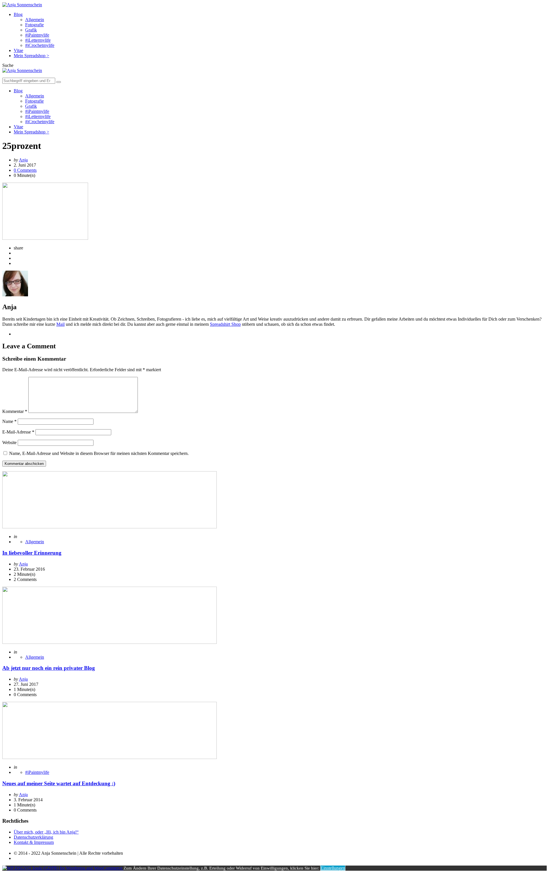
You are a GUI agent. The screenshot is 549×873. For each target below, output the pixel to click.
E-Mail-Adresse (18, 431)
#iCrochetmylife (39, 45)
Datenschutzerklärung (33, 837)
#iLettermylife (38, 40)
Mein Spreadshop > (31, 55)
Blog (18, 14)
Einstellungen (333, 868)
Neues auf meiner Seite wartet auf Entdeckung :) (58, 783)
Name (9, 421)
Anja (23, 159)
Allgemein (34, 19)
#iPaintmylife (37, 35)
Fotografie (34, 24)
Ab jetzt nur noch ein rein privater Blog (48, 668)
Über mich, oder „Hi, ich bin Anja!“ (46, 832)
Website (9, 442)
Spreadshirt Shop (225, 324)
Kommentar (14, 411)
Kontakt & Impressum (34, 842)
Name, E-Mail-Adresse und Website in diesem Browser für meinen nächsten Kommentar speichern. (99, 453)
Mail (60, 324)
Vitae (18, 50)
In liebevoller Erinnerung (31, 553)
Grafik (31, 29)
